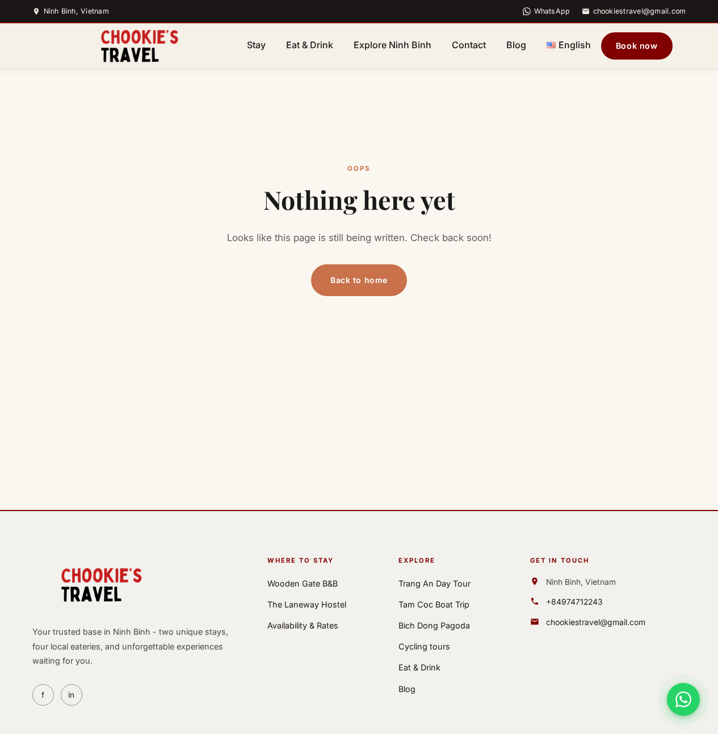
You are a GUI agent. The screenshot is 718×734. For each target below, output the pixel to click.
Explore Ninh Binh (392, 44)
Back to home (359, 280)
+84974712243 (574, 601)
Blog (516, 44)
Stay (256, 44)
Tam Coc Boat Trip (433, 604)
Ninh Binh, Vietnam (77, 11)
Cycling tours (424, 646)
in (71, 694)
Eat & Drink (309, 44)
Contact (469, 44)
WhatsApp (552, 11)
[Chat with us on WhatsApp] (683, 699)
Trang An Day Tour (434, 583)
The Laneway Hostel (306, 604)
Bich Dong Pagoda (434, 625)
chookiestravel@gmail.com (639, 11)
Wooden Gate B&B (302, 583)
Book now (637, 45)
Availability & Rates (302, 625)
